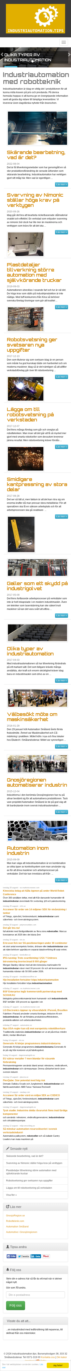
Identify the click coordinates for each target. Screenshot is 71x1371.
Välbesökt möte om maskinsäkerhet (32, 716)
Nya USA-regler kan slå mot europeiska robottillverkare (34, 1028)
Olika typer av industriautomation (30, 651)
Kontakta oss (48, 1357)
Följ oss (15, 1305)
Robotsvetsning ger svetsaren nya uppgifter (32, 345)
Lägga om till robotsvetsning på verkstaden (30, 414)
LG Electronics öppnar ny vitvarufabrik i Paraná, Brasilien (35, 1010)
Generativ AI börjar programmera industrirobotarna (32, 1043)
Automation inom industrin (28, 850)
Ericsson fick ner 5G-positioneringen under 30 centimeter (35, 943)
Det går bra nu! (11, 928)
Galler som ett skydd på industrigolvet (37, 585)
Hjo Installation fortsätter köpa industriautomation (31, 979)
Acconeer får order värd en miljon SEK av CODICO (31, 1095)
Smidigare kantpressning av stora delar (37, 484)
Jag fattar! (58, 1365)
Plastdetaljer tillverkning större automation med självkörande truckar (34, 272)
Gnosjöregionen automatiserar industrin (37, 782)
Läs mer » (61, 184)
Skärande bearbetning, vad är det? (36, 154)
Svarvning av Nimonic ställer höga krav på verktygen (35, 200)
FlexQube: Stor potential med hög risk (24, 1080)
